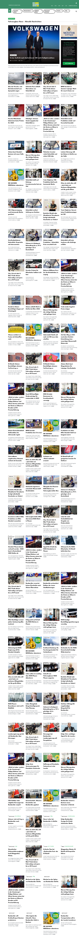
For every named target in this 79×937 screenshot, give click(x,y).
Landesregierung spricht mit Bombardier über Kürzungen (16, 736)
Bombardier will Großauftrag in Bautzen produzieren (16, 918)
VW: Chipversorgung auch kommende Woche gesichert (15, 212)
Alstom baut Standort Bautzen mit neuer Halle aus (16, 154)
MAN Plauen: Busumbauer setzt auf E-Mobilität (16, 706)
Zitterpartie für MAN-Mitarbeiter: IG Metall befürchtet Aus (68, 549)
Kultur (45, 384)
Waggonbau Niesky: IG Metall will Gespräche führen (68, 851)
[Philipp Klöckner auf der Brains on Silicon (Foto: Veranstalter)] (51, 110)
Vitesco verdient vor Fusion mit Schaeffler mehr (15, 337)
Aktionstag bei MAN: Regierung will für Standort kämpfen (15, 650)
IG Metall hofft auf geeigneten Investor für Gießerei (68, 458)
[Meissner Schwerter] (69, 32)
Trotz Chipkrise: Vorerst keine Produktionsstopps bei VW (69, 212)
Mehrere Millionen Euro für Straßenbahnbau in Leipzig (50, 272)
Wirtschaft (13, 55)
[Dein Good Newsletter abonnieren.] (16, 174)
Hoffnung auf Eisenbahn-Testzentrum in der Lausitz (51, 766)
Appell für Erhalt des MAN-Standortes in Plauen (50, 549)
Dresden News (16, 11)
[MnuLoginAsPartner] (76, 3)
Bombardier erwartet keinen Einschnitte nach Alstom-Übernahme (33, 585)
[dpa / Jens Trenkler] (48, 846)
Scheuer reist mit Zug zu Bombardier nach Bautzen (16, 821)
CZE (66, 5)
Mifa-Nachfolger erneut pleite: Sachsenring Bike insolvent (16, 622)
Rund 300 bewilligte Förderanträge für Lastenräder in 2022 (32, 396)
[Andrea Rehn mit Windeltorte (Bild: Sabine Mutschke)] (51, 205)
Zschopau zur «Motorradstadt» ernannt (48, 458)
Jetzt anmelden (69, 63)
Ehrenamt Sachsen (47, 11)
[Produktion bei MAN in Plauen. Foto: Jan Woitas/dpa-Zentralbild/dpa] (51, 540)
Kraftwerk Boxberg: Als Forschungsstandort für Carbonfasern (50, 650)
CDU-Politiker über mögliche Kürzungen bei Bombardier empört (15, 803)
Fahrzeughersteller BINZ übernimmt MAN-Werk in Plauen (33, 519)
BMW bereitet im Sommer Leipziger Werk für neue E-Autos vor (68, 89)
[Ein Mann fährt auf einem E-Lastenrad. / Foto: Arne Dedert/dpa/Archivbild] (34, 387)
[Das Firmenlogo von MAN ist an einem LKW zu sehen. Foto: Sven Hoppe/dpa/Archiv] (34, 667)
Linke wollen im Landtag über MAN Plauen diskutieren (33, 676)
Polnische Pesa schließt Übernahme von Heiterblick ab (33, 89)
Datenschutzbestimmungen (68, 56)
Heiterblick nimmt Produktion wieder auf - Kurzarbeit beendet (68, 121)
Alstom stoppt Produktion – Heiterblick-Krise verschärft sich (51, 242)
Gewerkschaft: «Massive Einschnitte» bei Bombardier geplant (34, 803)
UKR (59, 5)
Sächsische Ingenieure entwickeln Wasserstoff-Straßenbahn (33, 489)
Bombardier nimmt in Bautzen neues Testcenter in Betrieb (67, 803)
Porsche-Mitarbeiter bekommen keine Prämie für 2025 (16, 121)
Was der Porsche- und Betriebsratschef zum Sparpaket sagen (15, 89)
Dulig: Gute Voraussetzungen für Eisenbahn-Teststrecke (33, 766)
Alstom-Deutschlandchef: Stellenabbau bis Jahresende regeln (16, 432)
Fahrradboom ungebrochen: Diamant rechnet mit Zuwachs (15, 458)
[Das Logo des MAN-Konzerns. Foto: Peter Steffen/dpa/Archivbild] (69, 540)
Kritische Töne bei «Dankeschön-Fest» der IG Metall (50, 851)
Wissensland (27, 10)
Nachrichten (12, 18)
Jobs (66, 10)
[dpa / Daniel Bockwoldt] (67, 846)
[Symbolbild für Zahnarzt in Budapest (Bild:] (34, 235)
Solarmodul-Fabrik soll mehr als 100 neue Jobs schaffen (50, 337)
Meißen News (37, 11)
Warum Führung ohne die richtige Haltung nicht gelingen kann (33, 157)
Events (58, 10)
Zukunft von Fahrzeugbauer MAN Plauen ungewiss (50, 676)
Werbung (46, 73)
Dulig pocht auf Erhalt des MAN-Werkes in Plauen (33, 622)
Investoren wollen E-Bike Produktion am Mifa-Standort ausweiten (16, 519)
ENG (56, 5)
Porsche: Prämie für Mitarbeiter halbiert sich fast (33, 272)
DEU (52, 5)
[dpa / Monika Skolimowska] (68, 816)
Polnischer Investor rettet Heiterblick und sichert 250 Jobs (50, 154)
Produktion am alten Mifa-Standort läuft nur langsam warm (68, 432)
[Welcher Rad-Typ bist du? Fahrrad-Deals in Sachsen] (51, 78)
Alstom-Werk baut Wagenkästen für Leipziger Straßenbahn (68, 366)
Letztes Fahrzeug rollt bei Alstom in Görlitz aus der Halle (69, 154)
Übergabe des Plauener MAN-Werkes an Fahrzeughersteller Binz (51, 489)
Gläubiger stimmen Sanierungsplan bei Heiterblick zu (32, 121)
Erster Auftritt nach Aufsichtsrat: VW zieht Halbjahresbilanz (32, 58)
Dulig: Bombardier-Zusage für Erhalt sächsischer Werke (67, 821)
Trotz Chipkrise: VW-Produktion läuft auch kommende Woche (50, 182)
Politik (45, 446)
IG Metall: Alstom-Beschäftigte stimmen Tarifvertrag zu (15, 366)
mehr (18, 96)
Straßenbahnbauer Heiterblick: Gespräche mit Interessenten (15, 242)
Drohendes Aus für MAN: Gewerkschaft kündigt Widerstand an (69, 650)
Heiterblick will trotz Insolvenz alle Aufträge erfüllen (68, 242)
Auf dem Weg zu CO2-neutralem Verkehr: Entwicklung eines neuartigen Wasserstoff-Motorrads (69, 339)
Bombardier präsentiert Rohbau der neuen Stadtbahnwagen (51, 585)
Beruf (63, 846)
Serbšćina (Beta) (73, 5)
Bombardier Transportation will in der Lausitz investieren (68, 918)
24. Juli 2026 (14, 60)
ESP (62, 5)
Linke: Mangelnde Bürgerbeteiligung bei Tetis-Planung (33, 706)
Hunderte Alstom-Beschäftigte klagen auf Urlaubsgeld (15, 309)
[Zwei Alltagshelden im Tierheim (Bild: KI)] (69, 174)
